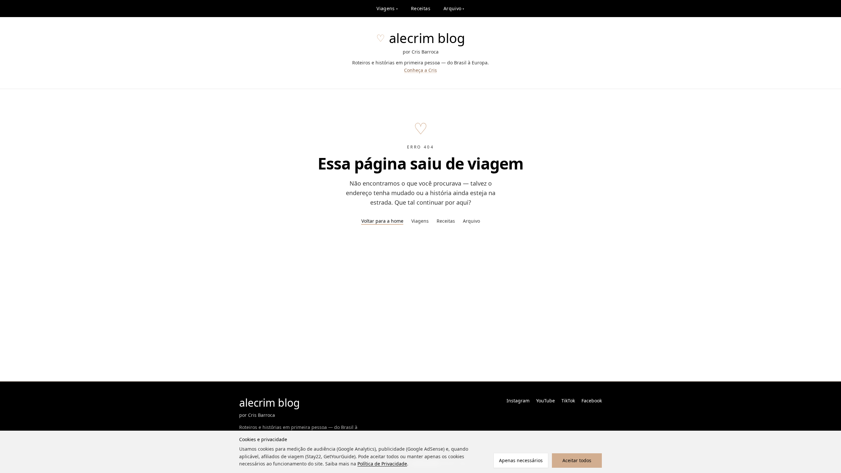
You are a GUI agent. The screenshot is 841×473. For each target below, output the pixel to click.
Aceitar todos (576, 460)
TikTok (568, 400)
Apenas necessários (521, 460)
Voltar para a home (382, 221)
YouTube (545, 400)
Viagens (387, 8)
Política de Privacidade (382, 464)
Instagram (518, 400)
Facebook (591, 400)
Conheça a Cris (420, 70)
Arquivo (454, 8)
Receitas (420, 8)
